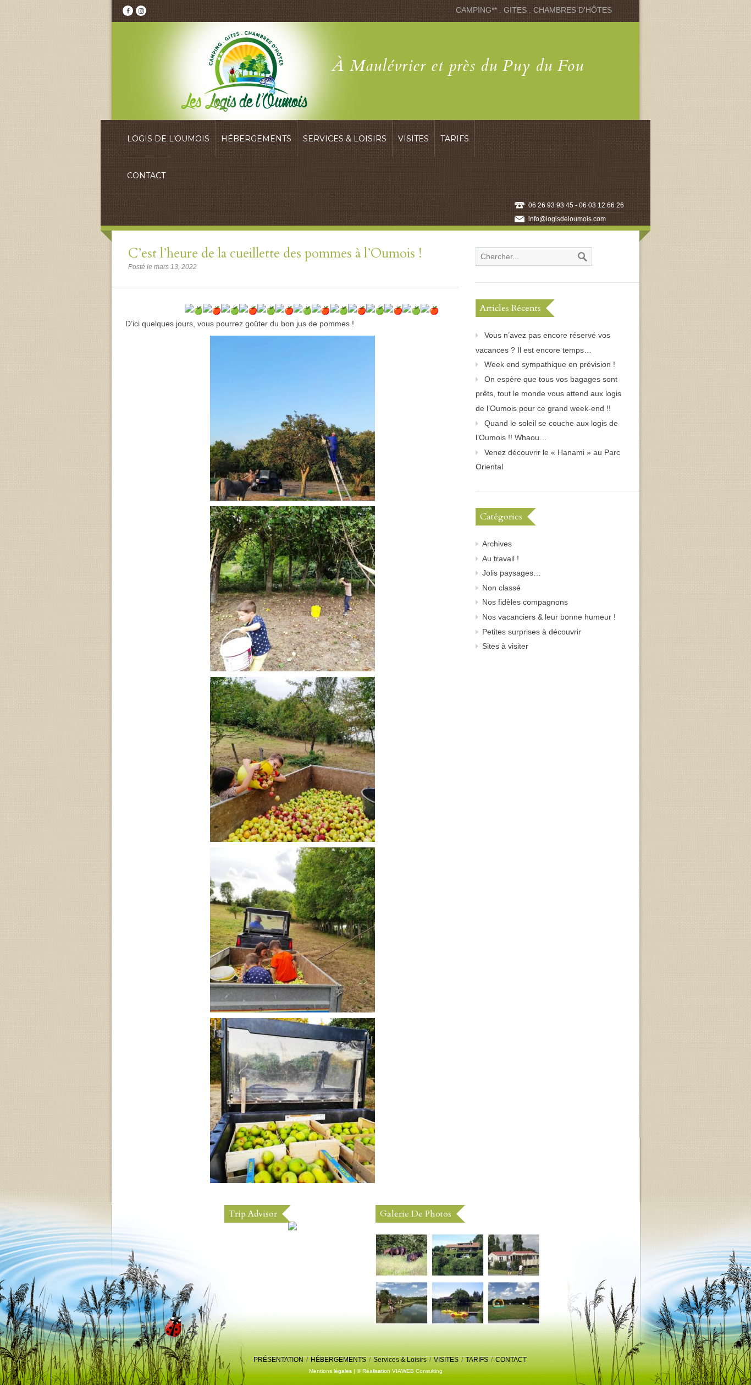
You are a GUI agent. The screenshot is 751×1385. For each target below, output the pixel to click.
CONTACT (511, 1360)
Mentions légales (330, 1371)
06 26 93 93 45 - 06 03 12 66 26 (576, 205)
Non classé (501, 587)
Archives (497, 543)
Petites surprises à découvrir (531, 631)
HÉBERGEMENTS (338, 1360)
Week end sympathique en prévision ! (549, 364)
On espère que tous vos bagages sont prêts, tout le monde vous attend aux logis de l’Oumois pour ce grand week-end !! (548, 394)
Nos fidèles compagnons (525, 602)
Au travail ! (500, 558)
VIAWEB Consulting (417, 1371)
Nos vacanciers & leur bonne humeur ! (549, 616)
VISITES (446, 1360)
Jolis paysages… (511, 572)
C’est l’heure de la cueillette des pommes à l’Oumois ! (275, 253)
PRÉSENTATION (278, 1360)
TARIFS (477, 1360)
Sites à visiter (505, 646)
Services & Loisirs (400, 1360)
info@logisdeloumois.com (567, 219)
